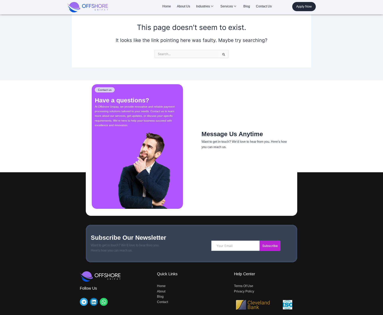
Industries (203, 6)
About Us (183, 6)
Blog (246, 6)
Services (226, 6)
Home (166, 6)
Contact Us (264, 6)
